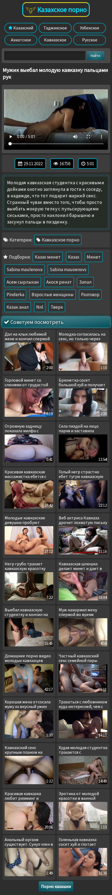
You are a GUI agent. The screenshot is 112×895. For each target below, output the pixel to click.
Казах (73, 257)
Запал (85, 282)
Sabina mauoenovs (68, 269)
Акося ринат (59, 282)
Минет (94, 257)
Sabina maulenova (24, 269)
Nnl (39, 307)
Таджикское (55, 27)
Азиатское (21, 39)
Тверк (57, 307)
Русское (89, 39)
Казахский (23, 27)
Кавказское (55, 39)
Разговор (90, 295)
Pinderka (15, 295)
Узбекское (89, 27)
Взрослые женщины (53, 295)
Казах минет (48, 257)
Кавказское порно (60, 240)
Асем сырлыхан (23, 282)
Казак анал (18, 307)
